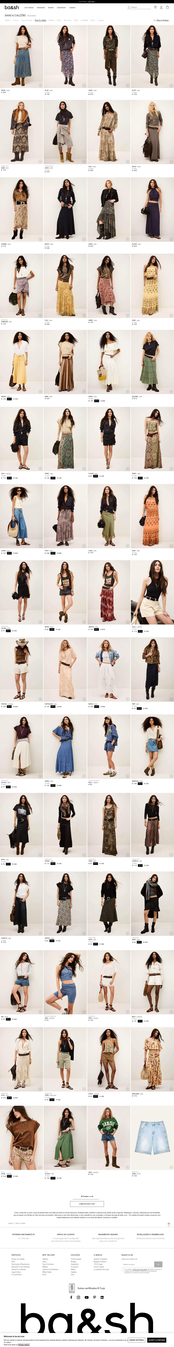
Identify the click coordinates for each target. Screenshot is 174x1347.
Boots (44, 1274)
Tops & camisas (27, 20)
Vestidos (7, 20)
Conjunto (101, 20)
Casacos (16, 20)
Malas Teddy (46, 1272)
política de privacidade (140, 1269)
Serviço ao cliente (18, 1259)
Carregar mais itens (87, 1204)
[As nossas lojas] (155, 7)
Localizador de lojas (101, 1269)
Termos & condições (19, 1269)
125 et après (98, 1264)
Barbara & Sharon (100, 1261)
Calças (59, 20)
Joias (72, 1274)
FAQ (13, 1261)
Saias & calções (40, 20)
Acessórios (74, 1267)
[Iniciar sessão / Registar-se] (161, 7)
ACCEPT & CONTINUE (157, 1340)
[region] (87, 1340)
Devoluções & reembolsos (21, 1264)
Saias (44, 1261)
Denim (93, 20)
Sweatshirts (84, 20)
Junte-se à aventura (100, 1259)
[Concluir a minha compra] (167, 7)
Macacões (67, 20)
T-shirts (76, 20)
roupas (10, 1223)
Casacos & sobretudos (50, 1269)
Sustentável (74, 1264)
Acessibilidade (17, 1274)
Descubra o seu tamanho (21, 1267)
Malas (73, 1269)
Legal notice (16, 1272)
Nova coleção (76, 1259)
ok (158, 1264)
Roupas (73, 1261)
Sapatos (73, 1272)
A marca (72, 7)
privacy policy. (24, 1345)
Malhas (51, 20)
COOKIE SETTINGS (136, 1340)
